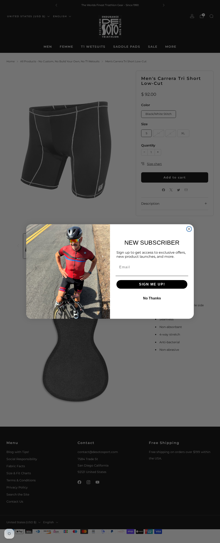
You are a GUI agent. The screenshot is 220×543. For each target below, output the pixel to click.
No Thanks (152, 298)
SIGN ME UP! (152, 284)
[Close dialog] (189, 229)
